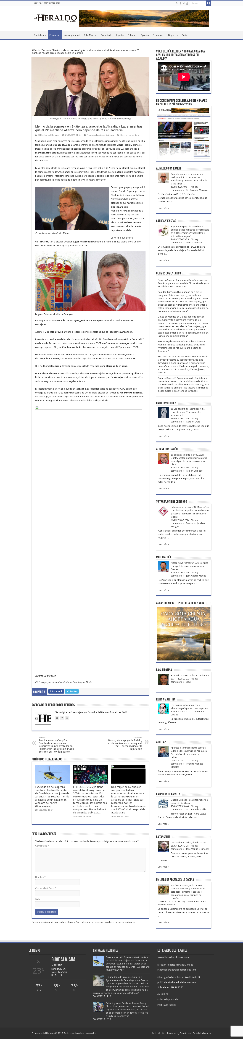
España (120, 35)
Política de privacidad (168, 999)
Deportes (173, 35)
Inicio (37, 50)
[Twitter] (183, 3)
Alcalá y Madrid (72, 35)
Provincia (54, 35)
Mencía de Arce (194, 242)
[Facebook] (180, 3)
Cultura (131, 35)
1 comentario (198, 711)
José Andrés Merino (196, 575)
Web (37, 899)
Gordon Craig (193, 421)
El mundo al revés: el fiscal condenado (190, 675)
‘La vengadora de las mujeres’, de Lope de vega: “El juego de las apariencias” (188, 412)
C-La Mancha (90, 35)
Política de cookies (166, 1005)
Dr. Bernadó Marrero (197, 190)
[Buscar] (208, 3)
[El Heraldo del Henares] (55, 18)
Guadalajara (39, 35)
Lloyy (188, 682)
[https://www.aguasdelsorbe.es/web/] (144, 18)
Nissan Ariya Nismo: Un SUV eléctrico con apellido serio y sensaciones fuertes (189, 566)
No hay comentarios (188, 901)
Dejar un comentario (129, 135)
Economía (158, 35)
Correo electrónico (45, 888)
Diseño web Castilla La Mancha (195, 1033)
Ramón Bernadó (194, 470)
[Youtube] (187, 3)
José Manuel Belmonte (197, 849)
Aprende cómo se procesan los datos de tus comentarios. (105, 922)
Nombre (40, 877)
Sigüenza (109, 135)
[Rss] (177, 3)
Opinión (145, 35)
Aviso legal (162, 994)
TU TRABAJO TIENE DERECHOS (171, 502)
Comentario (42, 845)
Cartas (185, 35)
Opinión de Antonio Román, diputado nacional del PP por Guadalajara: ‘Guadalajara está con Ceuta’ (183, 283)
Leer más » (163, 208)
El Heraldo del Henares (48, 135)
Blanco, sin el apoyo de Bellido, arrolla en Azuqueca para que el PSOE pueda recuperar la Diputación (125, 743)
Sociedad (106, 35)
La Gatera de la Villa (196, 809)
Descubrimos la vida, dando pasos (188, 842)
